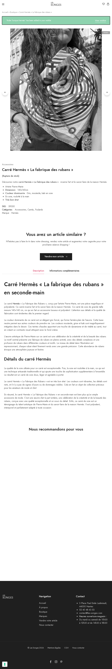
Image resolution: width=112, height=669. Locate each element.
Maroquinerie (7, 488)
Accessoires (78, 555)
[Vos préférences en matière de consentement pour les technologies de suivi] (4, 664)
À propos (43, 607)
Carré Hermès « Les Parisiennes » (90, 552)
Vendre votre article (48, 620)
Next (107, 92)
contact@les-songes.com (90, 613)
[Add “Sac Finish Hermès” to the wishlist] (67, 448)
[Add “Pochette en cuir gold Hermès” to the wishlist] (31, 448)
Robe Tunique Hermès (85, 484)
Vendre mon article (54, 256)
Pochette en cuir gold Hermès (17, 484)
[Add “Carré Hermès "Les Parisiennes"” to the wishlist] (103, 515)
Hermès (16, 303)
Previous (5, 92)
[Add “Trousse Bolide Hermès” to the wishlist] (31, 515)
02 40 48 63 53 (87, 609)
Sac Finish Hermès (47, 484)
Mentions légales (54, 647)
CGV (66, 647)
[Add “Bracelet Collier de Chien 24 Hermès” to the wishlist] (67, 515)
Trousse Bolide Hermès (13, 552)
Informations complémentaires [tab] (64, 270)
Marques (43, 616)
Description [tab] (38, 270)
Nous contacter (46, 625)
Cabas (40, 488)
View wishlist (100, 20)
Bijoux (40, 558)
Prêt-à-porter (79, 488)
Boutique (13, 12)
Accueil (5, 12)
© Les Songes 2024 (36, 647)
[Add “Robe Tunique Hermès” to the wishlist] (103, 448)
